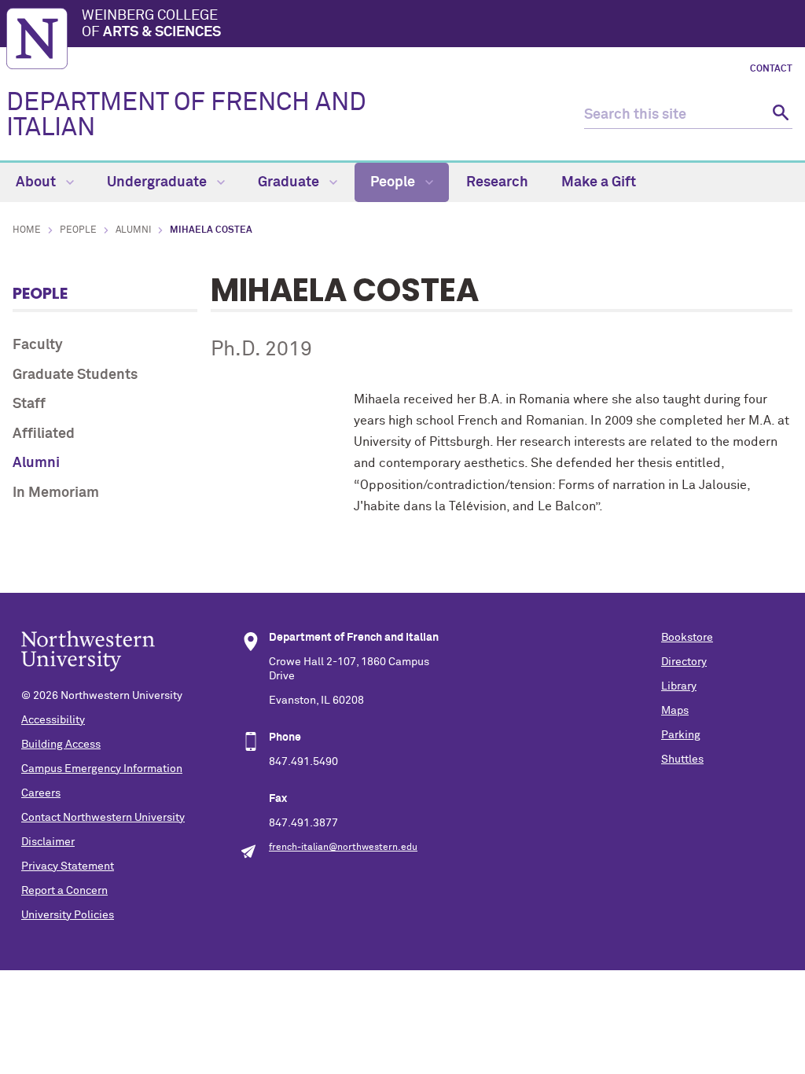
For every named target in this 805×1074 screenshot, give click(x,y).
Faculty (38, 345)
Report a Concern (64, 890)
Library (679, 686)
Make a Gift (598, 182)
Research (497, 182)
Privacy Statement (67, 866)
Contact (771, 69)
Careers (41, 793)
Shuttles (682, 759)
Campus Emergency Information (101, 768)
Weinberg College (151, 24)
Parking (680, 735)
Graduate (290, 182)
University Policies (67, 915)
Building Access (61, 744)
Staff (29, 404)
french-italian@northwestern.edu (343, 847)
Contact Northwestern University (103, 817)
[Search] (778, 115)
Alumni (133, 230)
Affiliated (44, 434)
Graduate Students (75, 375)
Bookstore (687, 637)
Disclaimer (48, 842)
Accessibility (53, 720)
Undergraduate (158, 182)
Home (27, 230)
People (394, 182)
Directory (684, 662)
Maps (675, 710)
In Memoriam (56, 493)
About (37, 182)
